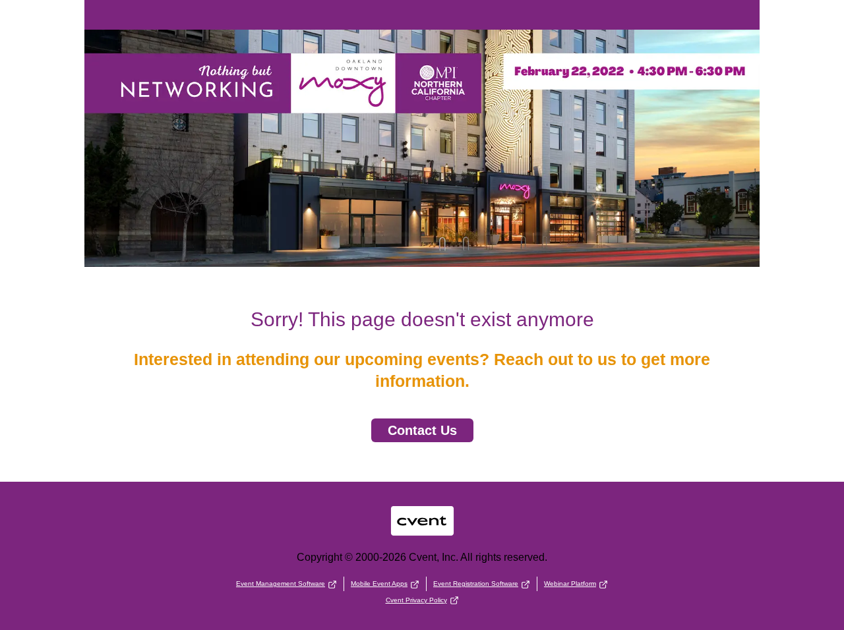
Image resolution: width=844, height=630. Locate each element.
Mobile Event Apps (379, 583)
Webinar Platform (570, 583)
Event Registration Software (475, 583)
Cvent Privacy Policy (416, 600)
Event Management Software (280, 583)
